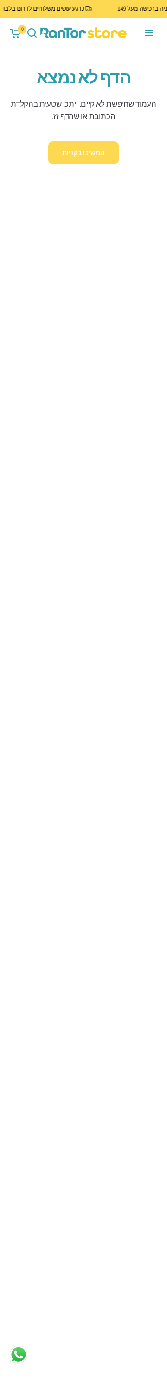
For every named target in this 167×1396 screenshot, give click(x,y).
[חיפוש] (32, 33)
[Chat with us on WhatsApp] (18, 1354)
